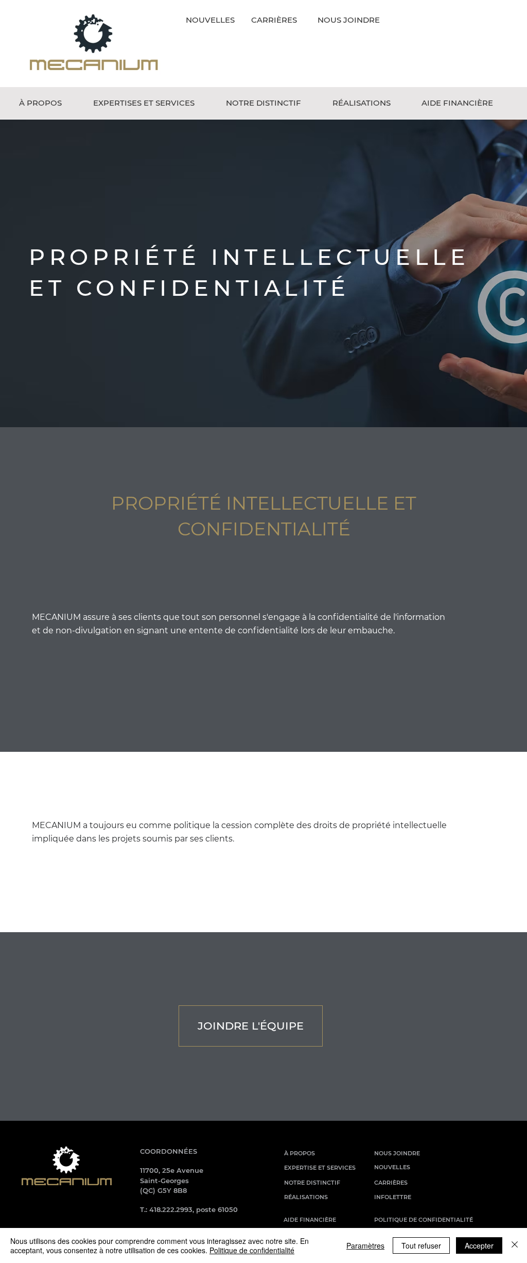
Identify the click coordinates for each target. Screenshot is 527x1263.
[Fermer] (514, 1245)
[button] (48, 103)
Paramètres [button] (365, 1245)
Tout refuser (421, 1245)
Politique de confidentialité (251, 1250)
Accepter (479, 1245)
